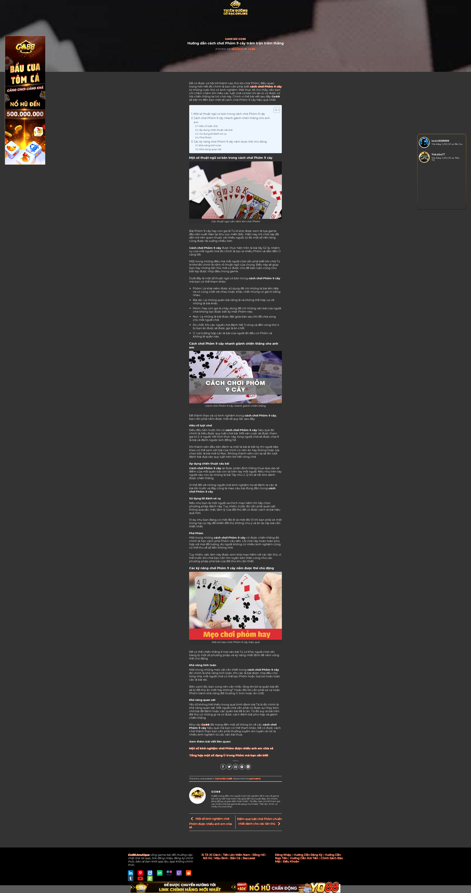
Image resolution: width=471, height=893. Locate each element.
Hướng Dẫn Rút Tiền (304, 858)
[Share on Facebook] (223, 767)
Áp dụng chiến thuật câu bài (216, 130)
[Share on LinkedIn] (248, 767)
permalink (255, 778)
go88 (251, 49)
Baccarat (249, 858)
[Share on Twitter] (229, 767)
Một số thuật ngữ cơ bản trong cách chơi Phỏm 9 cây (229, 113)
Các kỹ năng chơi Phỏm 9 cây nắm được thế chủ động (230, 141)
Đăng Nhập (283, 855)
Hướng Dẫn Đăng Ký (308, 855)
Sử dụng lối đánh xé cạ (212, 133)
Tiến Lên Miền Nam (236, 855)
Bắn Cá (235, 858)
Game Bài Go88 (235, 39)
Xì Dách (215, 855)
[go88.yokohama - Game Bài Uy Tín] (235, 8)
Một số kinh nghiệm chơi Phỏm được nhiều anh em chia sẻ (231, 748)
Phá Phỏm (205, 137)
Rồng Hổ (258, 855)
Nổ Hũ (207, 858)
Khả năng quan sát (210, 149)
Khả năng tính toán (210, 145)
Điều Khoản (291, 861)
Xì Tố (204, 855)
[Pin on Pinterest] (242, 767)
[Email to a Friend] (235, 767)
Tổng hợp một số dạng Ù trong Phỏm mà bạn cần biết (228, 755)
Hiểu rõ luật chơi (208, 126)
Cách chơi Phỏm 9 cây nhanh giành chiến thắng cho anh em (232, 120)
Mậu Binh (221, 858)
